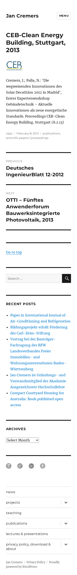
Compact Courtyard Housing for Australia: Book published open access (37, 399)
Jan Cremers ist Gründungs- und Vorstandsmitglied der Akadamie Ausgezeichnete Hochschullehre (38, 381)
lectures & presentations (27, 534)
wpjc (9, 133)
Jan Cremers (22, 16)
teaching (13, 513)
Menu (64, 15)
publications (51, 133)
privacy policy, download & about (28, 546)
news (10, 492)
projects (13, 502)
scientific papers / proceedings (27, 138)
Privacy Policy (36, 562)
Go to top (14, 252)
